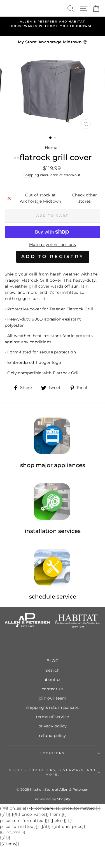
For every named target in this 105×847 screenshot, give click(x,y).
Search (52, 670)
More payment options (52, 244)
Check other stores (84, 198)
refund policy (52, 735)
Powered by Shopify (52, 799)
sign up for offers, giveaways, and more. (52, 772)
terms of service (52, 716)
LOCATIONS (52, 753)
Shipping (31, 175)
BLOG (52, 660)
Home (51, 147)
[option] (52, 24)
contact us (52, 689)
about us (53, 679)
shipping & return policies (52, 707)
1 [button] (50, 137)
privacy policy (52, 726)
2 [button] (55, 138)
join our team (52, 698)
